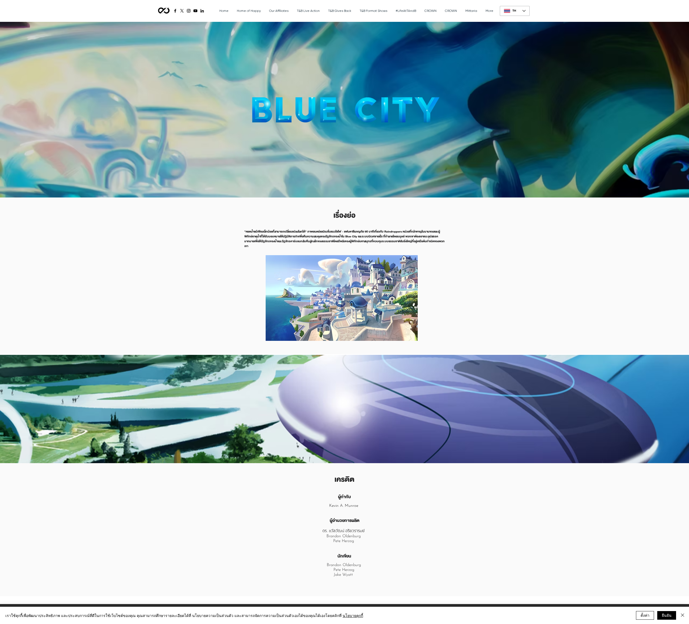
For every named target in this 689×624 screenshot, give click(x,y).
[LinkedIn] (202, 10)
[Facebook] (175, 10)
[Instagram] (188, 10)
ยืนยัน (667, 615)
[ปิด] (682, 615)
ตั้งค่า (645, 615)
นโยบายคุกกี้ (353, 615)
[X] (182, 10)
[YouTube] (195, 10)
